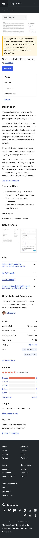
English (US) (32, 345)
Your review (6, 397)
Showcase (25, 446)
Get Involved (26, 465)
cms (24, 349)
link (35, 349)
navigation (27, 354)
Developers (6, 473)
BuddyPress (8, 495)
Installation (8, 88)
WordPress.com (9, 484)
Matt (5, 487)
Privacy (5, 458)
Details (7, 77)
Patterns (24, 458)
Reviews (7, 82)
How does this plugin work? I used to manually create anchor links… (16, 287)
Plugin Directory (8, 10)
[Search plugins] (25, 17)
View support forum (10, 413)
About (4, 446)
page (34, 354)
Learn (4, 465)
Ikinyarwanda (12, 505)
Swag (24, 476)
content (29, 349)
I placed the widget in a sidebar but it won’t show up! (13, 265)
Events (23, 469)
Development (9, 94)
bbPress (6, 491)
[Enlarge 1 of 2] (16, 231)
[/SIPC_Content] (8, 280)
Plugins (23, 454)
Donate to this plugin (10, 433)
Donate (25, 473)
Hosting (5, 454)
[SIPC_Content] (8, 273)
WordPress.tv (8, 476)
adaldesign (9, 62)
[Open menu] (35, 3)
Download (7, 68)
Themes (24, 450)
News (4, 450)
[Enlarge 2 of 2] (34, 231)
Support (7, 99)
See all (34, 397)
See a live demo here (10, 181)
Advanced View (8, 360)
